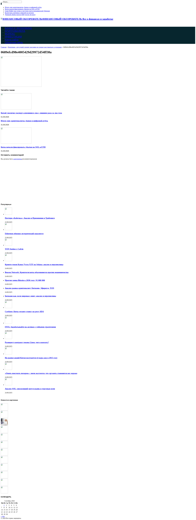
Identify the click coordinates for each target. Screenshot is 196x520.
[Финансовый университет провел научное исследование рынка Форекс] (4, 470)
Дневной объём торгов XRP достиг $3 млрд (20, 15)
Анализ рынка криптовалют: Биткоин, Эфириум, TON (29, 288)
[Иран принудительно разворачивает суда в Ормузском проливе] (4, 493)
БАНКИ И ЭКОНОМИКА (18, 28)
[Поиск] (1, 2)
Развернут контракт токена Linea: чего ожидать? (27, 342)
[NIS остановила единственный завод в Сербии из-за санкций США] (4, 478)
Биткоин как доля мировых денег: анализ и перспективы (30, 296)
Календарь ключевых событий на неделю (19, 13)
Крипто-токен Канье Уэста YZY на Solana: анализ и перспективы (34, 264)
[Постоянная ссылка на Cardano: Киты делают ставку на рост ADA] (8, 307)
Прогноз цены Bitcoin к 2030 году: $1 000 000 (25, 280)
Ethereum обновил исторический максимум (24, 234)
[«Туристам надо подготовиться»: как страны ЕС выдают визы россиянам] (4, 432)
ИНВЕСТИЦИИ (13, 36)
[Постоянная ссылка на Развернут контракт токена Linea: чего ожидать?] (8, 338)
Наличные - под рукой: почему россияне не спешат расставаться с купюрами (35, 47)
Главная (3, 47)
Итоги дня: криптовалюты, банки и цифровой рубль (23, 7)
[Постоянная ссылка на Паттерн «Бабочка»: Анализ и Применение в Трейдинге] (8, 214)
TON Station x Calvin (14, 249)
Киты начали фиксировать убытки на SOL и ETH (22, 9)
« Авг (3, 516)
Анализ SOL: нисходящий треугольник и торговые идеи (30, 389)
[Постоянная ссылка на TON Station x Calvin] (8, 245)
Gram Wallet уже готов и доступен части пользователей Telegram (27, 11)
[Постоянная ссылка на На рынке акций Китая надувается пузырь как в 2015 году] (8, 354)
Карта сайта (11, 39)
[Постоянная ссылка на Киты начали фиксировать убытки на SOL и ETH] (16, 143)
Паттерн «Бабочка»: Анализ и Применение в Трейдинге (30, 218)
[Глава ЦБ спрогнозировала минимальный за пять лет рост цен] (4, 455)
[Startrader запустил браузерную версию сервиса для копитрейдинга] (4, 417)
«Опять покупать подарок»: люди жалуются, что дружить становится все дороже (41, 373)
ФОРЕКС (10, 33)
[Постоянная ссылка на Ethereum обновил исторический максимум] (8, 229)
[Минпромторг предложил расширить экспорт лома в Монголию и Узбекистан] (4, 463)
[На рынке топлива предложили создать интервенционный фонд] (4, 440)
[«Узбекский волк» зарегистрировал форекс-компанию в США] (4, 410)
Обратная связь (14, 42)
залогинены (17, 159)
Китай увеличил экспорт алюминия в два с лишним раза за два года (31, 113)
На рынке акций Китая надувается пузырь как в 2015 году (31, 358)
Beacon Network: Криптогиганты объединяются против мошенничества (36, 272)
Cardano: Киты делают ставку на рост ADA (24, 311)
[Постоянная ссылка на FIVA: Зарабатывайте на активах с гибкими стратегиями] (8, 323)
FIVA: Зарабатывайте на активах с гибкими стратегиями (30, 327)
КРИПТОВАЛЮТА (15, 31)
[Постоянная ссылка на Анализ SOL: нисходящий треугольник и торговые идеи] (8, 385)
